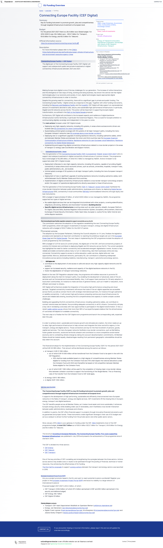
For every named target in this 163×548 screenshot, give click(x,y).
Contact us (158, 1)
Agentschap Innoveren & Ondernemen (27, 1)
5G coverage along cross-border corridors (85, 133)
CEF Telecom (49, 450)
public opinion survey (55, 309)
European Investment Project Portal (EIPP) (53, 476)
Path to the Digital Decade (76, 112)
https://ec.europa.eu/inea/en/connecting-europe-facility (59, 43)
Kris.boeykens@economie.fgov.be (109, 70)
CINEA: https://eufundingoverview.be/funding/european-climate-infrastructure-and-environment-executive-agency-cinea (68, 52)
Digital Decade (62, 238)
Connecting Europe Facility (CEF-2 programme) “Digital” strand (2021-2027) (89, 154)
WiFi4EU (86, 191)
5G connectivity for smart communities (68, 128)
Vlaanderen (8, 2)
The (44, 467)
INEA (59, 423)
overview (48, 10)
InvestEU (85, 105)
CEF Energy (49, 448)
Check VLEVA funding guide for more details (110, 78)
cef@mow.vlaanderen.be (107, 62)
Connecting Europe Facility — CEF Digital (56, 61)
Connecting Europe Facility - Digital (56, 151)
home (41, 10)
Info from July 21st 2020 (48, 387)
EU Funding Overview (54, 5)
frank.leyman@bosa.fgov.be (108, 68)
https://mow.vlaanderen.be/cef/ (113, 76)
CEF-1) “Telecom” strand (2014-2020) (96, 187)
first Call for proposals (54, 467)
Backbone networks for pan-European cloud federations (94, 140)
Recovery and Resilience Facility (63, 105)
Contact (124, 541)
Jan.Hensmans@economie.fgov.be (109, 65)
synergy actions (76, 467)
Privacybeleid (131, 541)
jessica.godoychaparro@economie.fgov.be (117, 73)
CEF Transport (50, 452)
